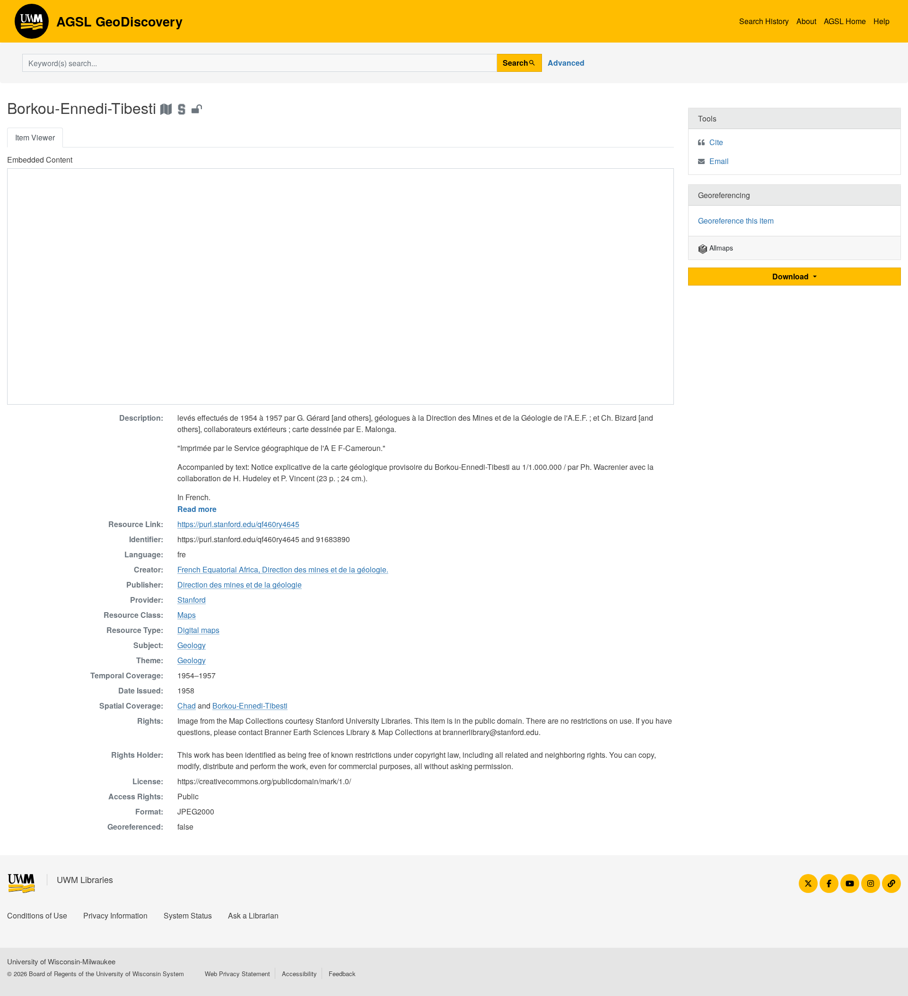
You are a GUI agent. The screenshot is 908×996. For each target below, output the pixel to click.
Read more (197, 508)
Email (719, 161)
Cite (716, 142)
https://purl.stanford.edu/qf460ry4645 (238, 524)
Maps (186, 614)
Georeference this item (736, 220)
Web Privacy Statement (237, 973)
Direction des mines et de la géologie (239, 584)
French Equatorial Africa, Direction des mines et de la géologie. (282, 569)
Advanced (566, 62)
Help (881, 21)
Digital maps (198, 629)
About (806, 21)
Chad (186, 705)
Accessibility (299, 973)
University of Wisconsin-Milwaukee (61, 961)
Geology (191, 645)
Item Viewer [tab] (35, 137)
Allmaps (720, 247)
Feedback (342, 973)
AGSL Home (845, 21)
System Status (188, 915)
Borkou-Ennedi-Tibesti (250, 705)
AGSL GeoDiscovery (31, 24)
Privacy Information (115, 915)
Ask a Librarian (253, 915)
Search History (764, 21)
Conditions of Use (37, 915)
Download (791, 276)
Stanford (191, 599)
